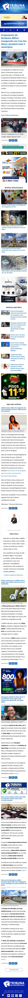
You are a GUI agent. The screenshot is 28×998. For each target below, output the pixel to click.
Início (6, 990)
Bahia (11, 49)
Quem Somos (11, 990)
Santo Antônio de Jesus (15, 887)
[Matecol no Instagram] (14, 153)
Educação (12, 802)
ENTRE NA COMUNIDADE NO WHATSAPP (13, 147)
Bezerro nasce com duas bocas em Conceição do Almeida (17, 337)
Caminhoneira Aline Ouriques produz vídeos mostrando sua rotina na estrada (17, 357)
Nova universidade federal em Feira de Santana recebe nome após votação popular (13, 798)
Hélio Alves (17, 990)
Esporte (12, 586)
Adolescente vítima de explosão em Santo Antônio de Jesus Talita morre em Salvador (17, 367)
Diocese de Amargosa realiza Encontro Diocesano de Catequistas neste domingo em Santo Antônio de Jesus (18, 315)
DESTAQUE (13, 413)
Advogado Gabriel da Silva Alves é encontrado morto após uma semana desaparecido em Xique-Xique (18, 327)
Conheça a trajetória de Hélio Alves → (14, 575)
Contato (21, 990)
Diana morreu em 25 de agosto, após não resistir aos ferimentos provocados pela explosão (13, 473)
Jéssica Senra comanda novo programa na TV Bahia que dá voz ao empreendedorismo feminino (18, 346)
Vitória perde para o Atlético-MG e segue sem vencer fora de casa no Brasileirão (13, 582)
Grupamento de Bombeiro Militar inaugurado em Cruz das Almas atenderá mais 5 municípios (14, 41)
